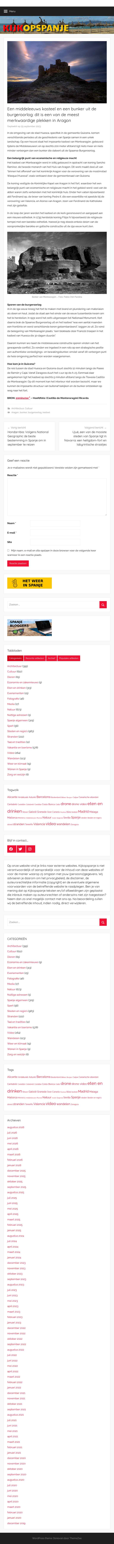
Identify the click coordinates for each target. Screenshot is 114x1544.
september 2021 (16, 1409)
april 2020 (12, 1501)
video (51, 823)
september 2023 (16, 1279)
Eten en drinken (16, 687)
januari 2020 (14, 1517)
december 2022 (16, 1328)
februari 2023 (14, 1317)
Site (9, 542)
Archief (51, 658)
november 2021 (16, 1398)
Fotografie (13, 698)
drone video (79, 804)
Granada (41, 811)
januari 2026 (14, 1165)
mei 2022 (12, 1365)
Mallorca (12, 817)
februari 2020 (15, 1512)
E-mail (11, 532)
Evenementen (15, 693)
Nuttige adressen (17, 715)
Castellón (21, 804)
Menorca (21, 818)
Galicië (33, 811)
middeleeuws (31, 818)
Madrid (83, 811)
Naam (11, 523)
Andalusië (23, 797)
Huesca (63, 812)
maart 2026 (13, 1154)
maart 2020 (13, 1506)
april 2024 (12, 1246)
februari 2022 (14, 1382)
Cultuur (29, 408)
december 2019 (16, 1523)
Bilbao (63, 797)
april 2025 (12, 1213)
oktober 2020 (15, 1468)
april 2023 (12, 1306)
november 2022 (16, 1333)
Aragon (15, 412)
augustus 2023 (15, 1284)
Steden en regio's (17, 731)
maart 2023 (13, 1311)
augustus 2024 (15, 1235)
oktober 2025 (14, 1181)
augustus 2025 (15, 1192)
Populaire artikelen (68, 658)
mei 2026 (12, 1143)
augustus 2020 (15, 1479)
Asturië (32, 797)
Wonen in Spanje (17, 769)
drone (66, 803)
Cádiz (58, 804)
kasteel (46, 412)
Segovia (60, 818)
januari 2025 (14, 1230)
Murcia (39, 818)
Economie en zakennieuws (22, 682)
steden (84, 818)
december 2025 (16, 1170)
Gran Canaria (53, 812)
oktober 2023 (14, 1273)
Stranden (12, 736)
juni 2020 (12, 1490)
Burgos (69, 797)
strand (9, 824)
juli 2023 (12, 1289)
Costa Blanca (48, 804)
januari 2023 (14, 1322)
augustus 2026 (15, 1127)
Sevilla (67, 817)
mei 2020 (12, 1496)
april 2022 (12, 1371)
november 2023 (16, 1268)
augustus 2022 (15, 1349)
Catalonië (30, 804)
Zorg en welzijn (16, 774)
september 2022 (16, 1344)
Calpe (75, 797)
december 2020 (16, 1458)
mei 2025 (12, 1208)
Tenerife (29, 824)
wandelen (63, 824)
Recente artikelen (35, 658)
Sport (10, 725)
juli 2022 (12, 1355)
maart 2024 (13, 1251)
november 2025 (16, 1176)
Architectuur (17, 408)
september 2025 (16, 1186)
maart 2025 (13, 1219)
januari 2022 (14, 1387)
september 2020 (16, 1474)
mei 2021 (12, 1431)
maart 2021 (13, 1441)
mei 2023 (12, 1300)
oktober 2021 (14, 1403)
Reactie (12, 475)
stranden (18, 824)
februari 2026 (15, 1159)
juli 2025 (12, 1197)
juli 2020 (12, 1485)
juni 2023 (12, 1295)
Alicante (12, 797)
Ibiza (68, 812)
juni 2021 (12, 1425)
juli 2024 (12, 1241)
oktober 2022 (14, 1338)
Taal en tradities (16, 742)
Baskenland (56, 797)
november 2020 (16, 1463)
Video (10, 752)
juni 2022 (12, 1360)
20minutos (22, 398)
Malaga (93, 811)
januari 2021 (14, 1452)
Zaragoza (75, 825)
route (54, 818)
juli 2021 (11, 1420)
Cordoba (37, 804)
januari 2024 (14, 1257)
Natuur (11, 709)
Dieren (11, 677)
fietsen (25, 812)
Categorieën (15, 658)
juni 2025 (12, 1203)
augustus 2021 (15, 1414)
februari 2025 (14, 1224)
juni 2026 (12, 1138)
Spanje (76, 817)
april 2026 (12, 1148)
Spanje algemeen (17, 720)
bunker (23, 412)
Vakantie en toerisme (19, 747)
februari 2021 (14, 1447)
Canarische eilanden (88, 797)
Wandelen (13, 758)
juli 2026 (12, 1132)
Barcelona (43, 797)
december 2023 (16, 1262)
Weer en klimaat (16, 763)
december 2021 (16, 1393)
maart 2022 (13, 1376)
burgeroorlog (35, 412)
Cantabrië (12, 804)
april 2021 (12, 1436)
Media (11, 704)
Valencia (39, 824)
